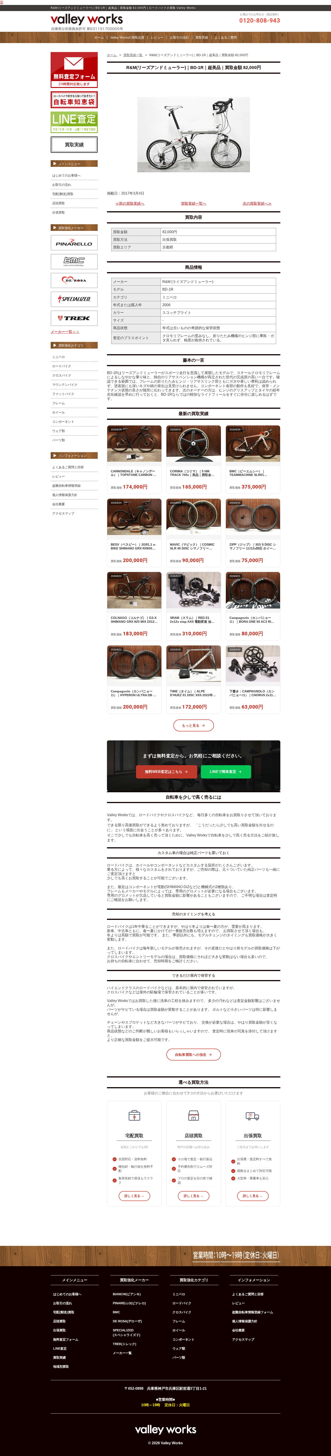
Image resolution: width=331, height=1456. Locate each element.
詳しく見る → (134, 1196)
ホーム (99, 37)
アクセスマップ (63, 513)
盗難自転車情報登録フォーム (252, 1312)
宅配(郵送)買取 (62, 194)
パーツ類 (58, 440)
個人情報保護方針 (64, 495)
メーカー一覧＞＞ (65, 332)
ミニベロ (58, 357)
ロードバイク (61, 366)
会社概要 (58, 504)
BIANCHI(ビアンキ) (127, 1294)
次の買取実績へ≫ (257, 203)
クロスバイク (61, 375)
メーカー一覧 (122, 1353)
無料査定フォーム (65, 1339)
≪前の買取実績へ (130, 203)
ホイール (58, 412)
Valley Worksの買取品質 (127, 37)
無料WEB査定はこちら (163, 772)
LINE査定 (60, 1348)
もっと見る (191, 725)
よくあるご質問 (226, 37)
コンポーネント (63, 421)
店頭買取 (58, 203)
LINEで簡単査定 (223, 772)
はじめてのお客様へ (66, 175)
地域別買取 (61, 1366)
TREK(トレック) (124, 1344)
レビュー (157, 37)
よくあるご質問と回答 (68, 467)
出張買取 (58, 212)
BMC (116, 1312)
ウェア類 (58, 431)
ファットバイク (63, 394)
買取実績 (201, 37)
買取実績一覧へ (193, 203)
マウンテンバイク (64, 384)
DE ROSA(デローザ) (127, 1321)
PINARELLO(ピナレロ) (129, 1303)
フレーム (58, 403)
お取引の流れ (179, 37)
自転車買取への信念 (190, 1054)
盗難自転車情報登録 (66, 485)
